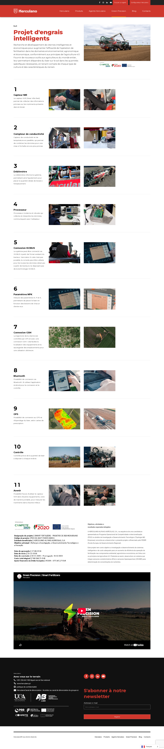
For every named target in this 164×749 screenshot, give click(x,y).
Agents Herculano (97, 11)
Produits (79, 11)
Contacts (146, 11)
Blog (134, 11)
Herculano (64, 11)
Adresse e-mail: (91, 703)
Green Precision (119, 11)
